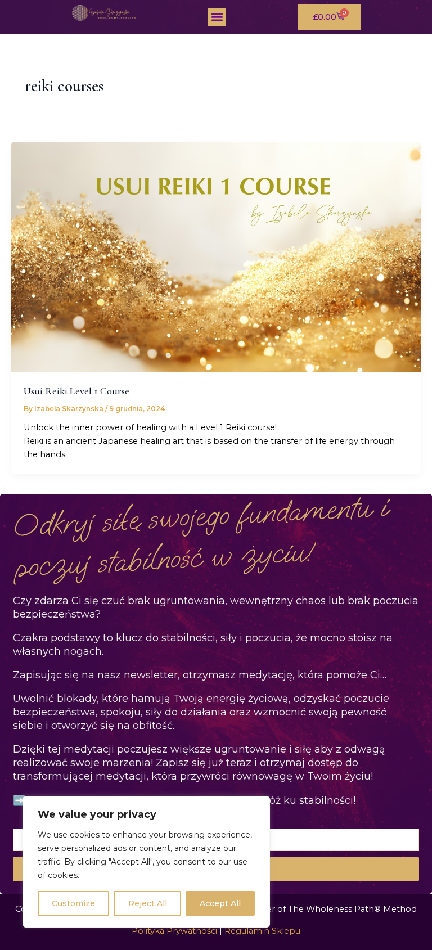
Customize (73, 903)
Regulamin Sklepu (262, 931)
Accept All (220, 903)
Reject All (147, 903)
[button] (217, 17)
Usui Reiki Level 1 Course (76, 391)
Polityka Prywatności (174, 931)
